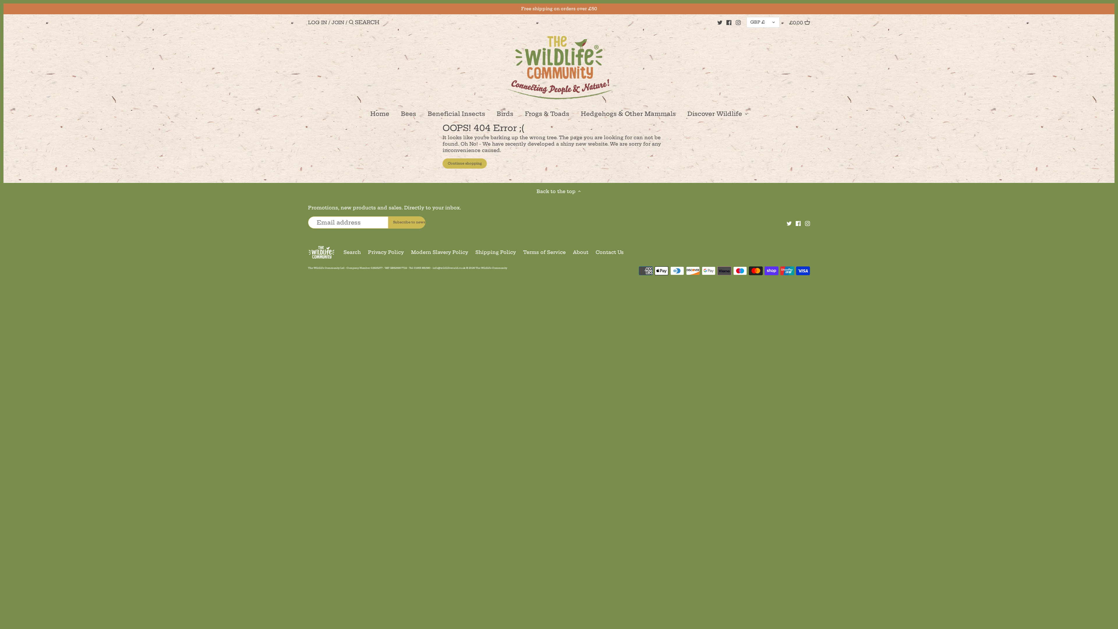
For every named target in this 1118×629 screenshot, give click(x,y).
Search (352, 252)
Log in (317, 22)
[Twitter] (719, 22)
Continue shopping (465, 163)
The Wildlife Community (491, 267)
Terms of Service (544, 252)
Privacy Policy (386, 252)
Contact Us (610, 252)
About (580, 252)
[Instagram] (738, 22)
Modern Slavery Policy (439, 252)
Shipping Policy (495, 252)
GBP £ (757, 22)
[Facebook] (728, 22)
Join (338, 22)
